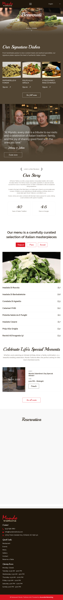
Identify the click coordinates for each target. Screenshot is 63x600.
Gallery (4, 553)
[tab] (20, 245)
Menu (4, 550)
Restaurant (6, 543)
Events (4, 546)
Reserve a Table (8, 559)
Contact (5, 556)
